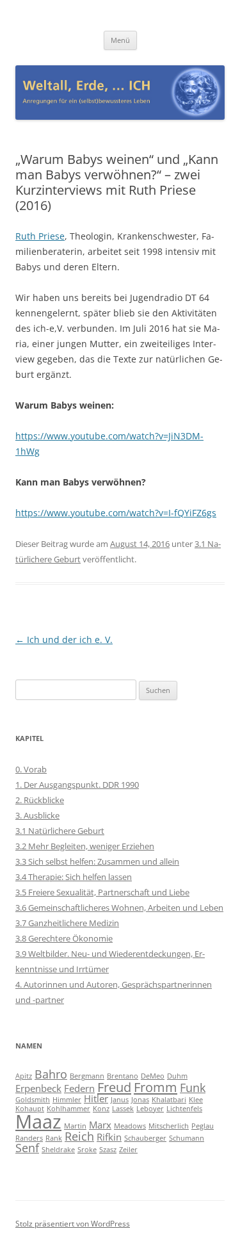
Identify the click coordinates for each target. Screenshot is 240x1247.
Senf (27, 1147)
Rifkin (109, 1136)
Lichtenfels (184, 1108)
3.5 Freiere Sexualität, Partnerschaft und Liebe (102, 892)
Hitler (96, 1098)
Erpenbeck (38, 1088)
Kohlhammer (68, 1108)
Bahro (51, 1074)
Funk (192, 1087)
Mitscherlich (168, 1125)
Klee (196, 1099)
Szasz (107, 1149)
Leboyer (150, 1108)
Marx (100, 1124)
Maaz (38, 1121)
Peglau (202, 1125)
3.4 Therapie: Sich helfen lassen (73, 877)
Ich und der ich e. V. (64, 639)
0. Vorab (31, 769)
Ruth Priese (40, 236)
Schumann (186, 1138)
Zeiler (128, 1149)
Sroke (87, 1149)
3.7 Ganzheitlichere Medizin (67, 923)
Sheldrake (58, 1149)
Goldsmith (32, 1099)
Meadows (130, 1125)
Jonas (140, 1099)
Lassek (123, 1108)
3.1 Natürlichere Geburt (59, 830)
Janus (120, 1099)
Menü (120, 40)
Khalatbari (169, 1099)
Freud (114, 1087)
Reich (79, 1136)
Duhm (177, 1076)
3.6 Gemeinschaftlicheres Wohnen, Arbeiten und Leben (119, 907)
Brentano (122, 1076)
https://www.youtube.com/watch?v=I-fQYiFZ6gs (115, 513)
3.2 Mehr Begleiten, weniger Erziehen (84, 846)
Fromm (155, 1087)
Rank (53, 1138)
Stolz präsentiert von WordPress (72, 1223)
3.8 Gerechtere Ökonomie (64, 938)
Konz (101, 1108)
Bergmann (87, 1076)
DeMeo (152, 1076)
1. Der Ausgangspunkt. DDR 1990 (77, 784)
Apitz (23, 1076)
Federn (79, 1088)
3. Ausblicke (37, 815)
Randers (29, 1138)
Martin (75, 1125)
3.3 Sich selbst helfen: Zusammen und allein (97, 861)
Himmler (66, 1099)
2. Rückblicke (39, 800)
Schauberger (145, 1138)
